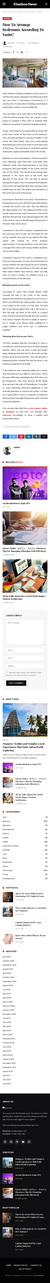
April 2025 (7, 973)
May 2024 (7, 993)
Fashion (6, 833)
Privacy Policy (21, 1265)
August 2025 (8, 969)
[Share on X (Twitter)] (17, 52)
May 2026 (7, 957)
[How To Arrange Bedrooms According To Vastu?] (25, 73)
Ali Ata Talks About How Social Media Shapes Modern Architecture (28, 797)
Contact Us (35, 1265)
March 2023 (8, 1034)
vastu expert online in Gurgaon (16, 427)
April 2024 (7, 998)
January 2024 (8, 1010)
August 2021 (8, 1071)
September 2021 (9, 1067)
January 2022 (8, 1059)
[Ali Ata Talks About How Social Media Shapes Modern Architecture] (25, 576)
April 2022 (7, 1051)
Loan (5, 854)
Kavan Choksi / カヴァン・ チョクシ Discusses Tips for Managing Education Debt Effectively (24, 549)
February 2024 (9, 1006)
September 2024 (9, 981)
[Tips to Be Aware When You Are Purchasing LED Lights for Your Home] (8, 897)
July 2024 (7, 989)
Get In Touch (25, 1269)
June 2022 (7, 1047)
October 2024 (8, 977)
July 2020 (7, 1083)
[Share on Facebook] (13, 52)
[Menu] (4, 4)
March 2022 (8, 1055)
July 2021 (6, 1075)
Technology (7, 870)
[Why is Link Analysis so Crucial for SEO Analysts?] (8, 911)
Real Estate (7, 862)
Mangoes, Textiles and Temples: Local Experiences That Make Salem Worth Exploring (23, 747)
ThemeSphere (38, 1275)
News (5, 858)
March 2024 (8, 1002)
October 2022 (8, 1043)
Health (5, 842)
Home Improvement (11, 846)
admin (12, 43)
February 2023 (9, 1038)
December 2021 (9, 1063)
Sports (5, 866)
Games (5, 837)
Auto (5, 817)
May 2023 (7, 1026)
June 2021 (7, 1079)
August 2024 (8, 985)
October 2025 (8, 961)
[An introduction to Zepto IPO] (25, 483)
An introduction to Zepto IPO (16, 503)
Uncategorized (9, 878)
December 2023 (9, 1014)
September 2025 (9, 965)
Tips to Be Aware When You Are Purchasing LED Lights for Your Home (29, 896)
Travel (5, 874)
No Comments (34, 43)
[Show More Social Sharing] (27, 52)
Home (5, 12)
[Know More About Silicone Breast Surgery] (8, 939)
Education (7, 825)
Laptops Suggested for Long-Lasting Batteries (28, 923)
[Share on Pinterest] (22, 52)
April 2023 (7, 1030)
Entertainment (8, 829)
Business (7, 18)
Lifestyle (6, 850)
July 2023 (7, 1018)
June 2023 (7, 1022)
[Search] (46, 4)
